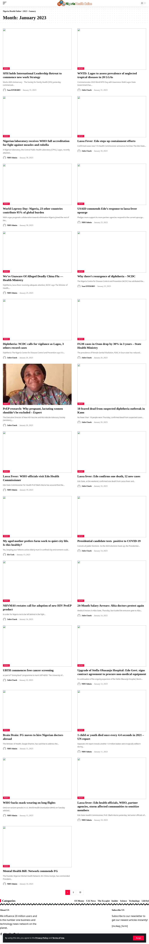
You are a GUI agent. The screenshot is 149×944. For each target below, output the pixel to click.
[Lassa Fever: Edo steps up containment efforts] (111, 116)
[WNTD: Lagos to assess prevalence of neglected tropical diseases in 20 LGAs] (111, 49)
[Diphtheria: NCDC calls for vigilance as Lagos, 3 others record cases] (37, 319)
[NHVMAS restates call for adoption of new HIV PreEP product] (37, 581)
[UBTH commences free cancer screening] (37, 646)
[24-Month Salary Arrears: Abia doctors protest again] (111, 581)
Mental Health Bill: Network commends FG (30, 871)
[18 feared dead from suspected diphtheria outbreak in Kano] (111, 384)
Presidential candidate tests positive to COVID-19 (109, 541)
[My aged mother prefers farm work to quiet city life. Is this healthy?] (37, 516)
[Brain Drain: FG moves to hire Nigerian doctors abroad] (37, 710)
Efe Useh (10, 554)
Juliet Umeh (87, 90)
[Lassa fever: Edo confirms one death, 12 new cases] (111, 452)
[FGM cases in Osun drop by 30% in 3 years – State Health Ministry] (111, 319)
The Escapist (104, 901)
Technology (134, 901)
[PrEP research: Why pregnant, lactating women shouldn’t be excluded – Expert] (37, 384)
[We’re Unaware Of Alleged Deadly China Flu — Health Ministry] (37, 252)
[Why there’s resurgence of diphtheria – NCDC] (111, 252)
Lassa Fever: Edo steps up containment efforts (106, 141)
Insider (114, 901)
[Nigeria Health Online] (74, 3)
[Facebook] (1, 934)
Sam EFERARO (13, 90)
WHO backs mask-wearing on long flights (29, 802)
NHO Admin (12, 158)
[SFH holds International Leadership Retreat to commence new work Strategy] (37, 49)
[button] (138, 938)
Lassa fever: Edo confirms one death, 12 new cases (108, 476)
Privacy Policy (41, 938)
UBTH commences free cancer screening (28, 670)
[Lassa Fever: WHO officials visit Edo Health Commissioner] (37, 452)
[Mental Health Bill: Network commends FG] (37, 846)
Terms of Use (58, 938)
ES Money (79, 901)
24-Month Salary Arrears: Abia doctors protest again (110, 605)
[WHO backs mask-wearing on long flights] (37, 778)
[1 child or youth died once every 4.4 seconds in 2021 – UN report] (111, 710)
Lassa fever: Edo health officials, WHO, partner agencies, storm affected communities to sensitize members (108, 806)
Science (123, 901)
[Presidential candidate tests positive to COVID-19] (111, 516)
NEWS (6, 68)
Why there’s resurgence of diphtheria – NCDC (106, 276)
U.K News (91, 901)
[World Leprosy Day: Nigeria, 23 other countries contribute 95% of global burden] (37, 184)
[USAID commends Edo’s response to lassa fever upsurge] (111, 184)
